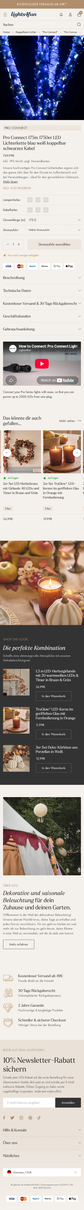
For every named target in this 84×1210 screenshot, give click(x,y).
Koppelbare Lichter (26, 32)
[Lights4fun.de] (23, 14)
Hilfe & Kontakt (15, 1130)
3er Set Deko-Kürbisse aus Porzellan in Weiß (57, 749)
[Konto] (70, 14)
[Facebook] (4, 1118)
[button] (61, 14)
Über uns (10, 1142)
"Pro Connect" (50, 32)
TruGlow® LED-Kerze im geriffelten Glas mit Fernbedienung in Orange (55, 713)
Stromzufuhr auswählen (54, 244)
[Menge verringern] (6, 244)
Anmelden (68, 1103)
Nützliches (11, 1155)
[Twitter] (12, 1117)
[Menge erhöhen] (20, 244)
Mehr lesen (10, 182)
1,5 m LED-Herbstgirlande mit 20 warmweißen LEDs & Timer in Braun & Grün (57, 675)
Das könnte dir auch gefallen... (22, 420)
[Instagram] (21, 1118)
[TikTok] (39, 1118)
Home (6, 32)
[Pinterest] (30, 1118)
